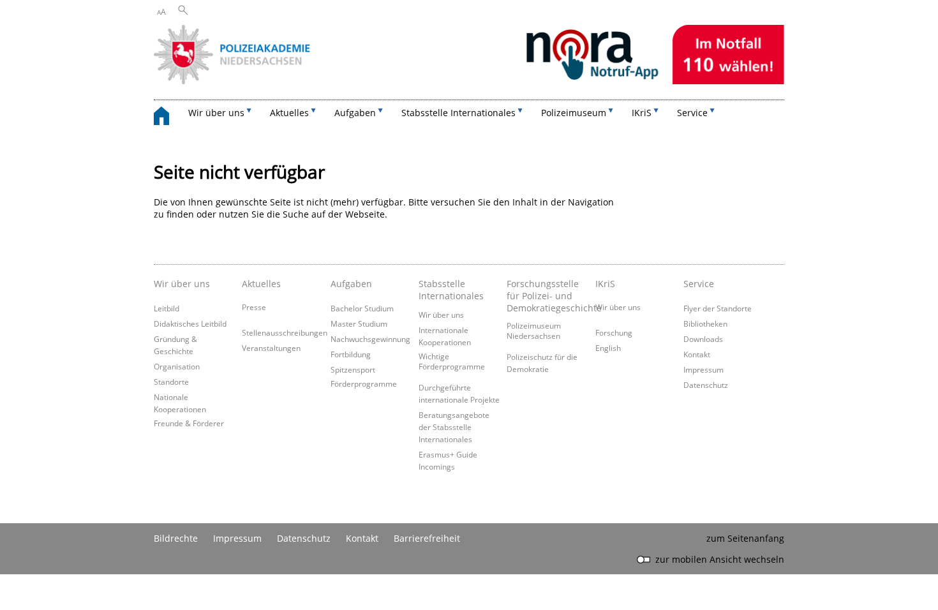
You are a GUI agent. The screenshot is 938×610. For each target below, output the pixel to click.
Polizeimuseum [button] (573, 113)
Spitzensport (353, 369)
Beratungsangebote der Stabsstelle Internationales (454, 427)
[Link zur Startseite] (469, 81)
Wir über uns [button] (216, 113)
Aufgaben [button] (355, 113)
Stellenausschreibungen (284, 332)
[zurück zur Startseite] (168, 117)
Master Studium (359, 323)
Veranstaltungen (271, 348)
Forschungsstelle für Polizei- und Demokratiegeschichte (547, 296)
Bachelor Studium (362, 308)
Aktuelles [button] (289, 113)
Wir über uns (441, 314)
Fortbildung (351, 354)
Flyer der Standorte (717, 308)
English (608, 348)
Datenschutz (705, 385)
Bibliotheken (705, 323)
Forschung (613, 332)
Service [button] (692, 113)
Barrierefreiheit (427, 538)
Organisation (177, 366)
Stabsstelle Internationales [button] (458, 113)
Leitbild (166, 308)
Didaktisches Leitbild (190, 323)
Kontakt (696, 354)
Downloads (703, 339)
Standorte (171, 381)
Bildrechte (176, 538)
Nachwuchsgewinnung (370, 339)
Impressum (703, 369)
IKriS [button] (641, 113)
